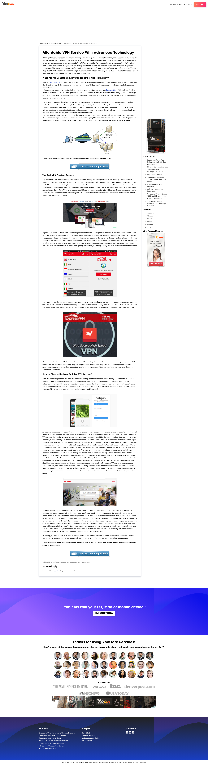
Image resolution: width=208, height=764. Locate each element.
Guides (150, 216)
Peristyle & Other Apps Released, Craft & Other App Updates (156, 162)
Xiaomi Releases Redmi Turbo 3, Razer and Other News (157, 179)
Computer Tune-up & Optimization (52, 735)
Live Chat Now (104, 613)
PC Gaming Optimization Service (52, 746)
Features (182, 4)
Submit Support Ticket (91, 738)
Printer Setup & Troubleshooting (51, 743)
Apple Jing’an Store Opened (154, 185)
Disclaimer (143, 762)
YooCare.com (43, 43)
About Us (95, 762)
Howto (150, 219)
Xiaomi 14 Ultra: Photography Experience (156, 171)
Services (173, 4)
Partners (110, 762)
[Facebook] (127, 732)
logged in (56, 571)
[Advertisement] (104, 24)
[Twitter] (130, 732)
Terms (137, 762)
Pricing (189, 4)
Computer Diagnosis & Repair (50, 738)
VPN (149, 227)
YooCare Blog (56, 43)
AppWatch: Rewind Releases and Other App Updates (156, 203)
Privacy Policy (132, 762)
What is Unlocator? (154, 199)
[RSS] (133, 732)
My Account (87, 741)
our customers (150, 647)
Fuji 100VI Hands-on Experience (155, 190)
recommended (55, 82)
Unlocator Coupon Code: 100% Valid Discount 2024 (157, 195)
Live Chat (200, 4)
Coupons (150, 213)
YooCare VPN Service (47, 748)
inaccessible (111, 90)
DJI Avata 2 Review (154, 174)
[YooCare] (8, 4)
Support (125, 762)
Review (150, 224)
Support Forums (88, 735)
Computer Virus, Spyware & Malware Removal (57, 733)
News (149, 221)
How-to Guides (103, 762)
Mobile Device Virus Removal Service (53, 741)
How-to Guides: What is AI (157, 167)
